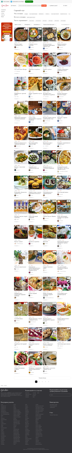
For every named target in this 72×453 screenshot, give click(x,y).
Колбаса (2, 433)
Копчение (37, 412)
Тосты (14, 404)
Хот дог (2, 441)
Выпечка (15, 442)
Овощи (2, 429)
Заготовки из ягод (39, 411)
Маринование (38, 418)
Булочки (26, 422)
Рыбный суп (3, 410)
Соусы (37, 423)
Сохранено (3, 9)
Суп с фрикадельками (5, 414)
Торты (26, 427)
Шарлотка (27, 423)
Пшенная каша (16, 429)
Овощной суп (3, 411)
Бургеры (2, 438)
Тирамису (27, 440)
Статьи (2, 13)
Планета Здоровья (6, 1)
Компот (37, 422)
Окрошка (3, 418)
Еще (69, 13)
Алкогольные (38, 442)
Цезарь (14, 426)
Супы (2, 404)
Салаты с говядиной (17, 412)
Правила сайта (25, 449)
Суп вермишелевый (5, 412)
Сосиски (2, 434)
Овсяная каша (16, 433)
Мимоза (15, 425)
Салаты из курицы (16, 411)
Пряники (27, 425)
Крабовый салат (16, 422)
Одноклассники (28, 394)
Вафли (26, 419)
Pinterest (27, 396)
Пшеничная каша (16, 441)
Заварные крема (28, 438)
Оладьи (26, 414)
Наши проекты (54, 402)
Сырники (27, 412)
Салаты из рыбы (16, 415)
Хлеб (26, 404)
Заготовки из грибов (39, 410)
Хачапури (27, 418)
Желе (26, 436)
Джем (37, 421)
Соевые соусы (38, 431)
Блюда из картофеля (39, 414)
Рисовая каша (16, 431)
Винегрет (15, 419)
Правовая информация (41, 449)
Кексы (26, 415)
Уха (1, 416)
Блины (26, 408)
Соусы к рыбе (38, 427)
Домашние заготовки (40, 405)
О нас (51, 412)
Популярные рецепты (7, 402)
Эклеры (26, 441)
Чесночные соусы (39, 436)
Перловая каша (16, 438)
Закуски (2, 431)
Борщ (2, 415)
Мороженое (27, 430)
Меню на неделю (28, 1)
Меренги (27, 444)
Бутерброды (3, 436)
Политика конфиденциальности (33, 449)
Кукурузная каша (16, 437)
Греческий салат (16, 421)
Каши (14, 427)
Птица (2, 422)
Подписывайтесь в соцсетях (33, 390)
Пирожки (27, 411)
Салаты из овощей (16, 416)
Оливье (14, 418)
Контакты (47, 449)
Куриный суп (3, 405)
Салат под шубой (16, 423)
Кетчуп (37, 438)
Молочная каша (16, 436)
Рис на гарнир (38, 416)
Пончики (27, 421)
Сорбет (37, 404)
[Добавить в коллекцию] (26, 29)
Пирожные (27, 431)
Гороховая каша (16, 440)
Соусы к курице (39, 426)
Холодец (2, 444)
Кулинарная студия (53, 404)
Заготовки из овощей (40, 408)
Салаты (14, 408)
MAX (33, 396)
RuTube (34, 395)
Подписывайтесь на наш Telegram (18, 1)
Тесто (14, 444)
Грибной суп (3, 407)
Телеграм (27, 395)
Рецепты (3, 11)
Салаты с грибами (16, 414)
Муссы (26, 437)
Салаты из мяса (16, 410)
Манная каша (15, 430)
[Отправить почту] (70, 395)
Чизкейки (27, 433)
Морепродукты (4, 427)
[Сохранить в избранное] (25, 29)
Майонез (37, 440)
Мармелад (27, 434)
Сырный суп (3, 408)
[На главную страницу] (5, 5)
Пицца (26, 405)
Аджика (37, 437)
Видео (2, 16)
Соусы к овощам (39, 429)
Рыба (2, 426)
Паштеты (2, 437)
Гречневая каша (16, 434)
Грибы (2, 430)
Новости (3, 15)
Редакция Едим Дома (54, 414)
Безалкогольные (39, 444)
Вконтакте (27, 392)
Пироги (26, 407)
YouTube (34, 392)
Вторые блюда (3, 419)
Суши (14, 405)
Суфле (26, 442)
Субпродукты (3, 423)
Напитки (37, 441)
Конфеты (27, 429)
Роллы (14, 407)
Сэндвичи (3, 440)
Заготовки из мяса (39, 407)
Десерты (26, 426)
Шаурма (2, 442)
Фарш (2, 425)
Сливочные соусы (39, 430)
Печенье (26, 410)
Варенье (37, 419)
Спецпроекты (52, 407)
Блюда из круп (38, 415)
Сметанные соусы (39, 434)
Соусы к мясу (38, 425)
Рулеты (26, 416)
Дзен (38, 392)
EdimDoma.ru (10, 392)
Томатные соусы (39, 433)
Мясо (2, 421)
